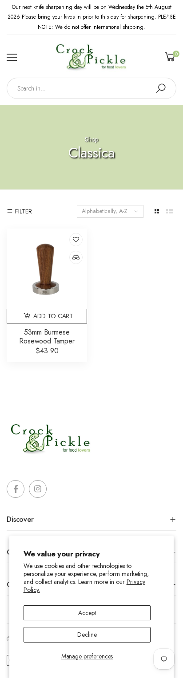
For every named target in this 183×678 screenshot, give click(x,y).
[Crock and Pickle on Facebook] (15, 489)
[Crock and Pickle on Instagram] (38, 489)
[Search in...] (160, 88)
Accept (86, 612)
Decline (86, 634)
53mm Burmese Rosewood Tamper (47, 336)
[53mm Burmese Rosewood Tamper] (47, 269)
